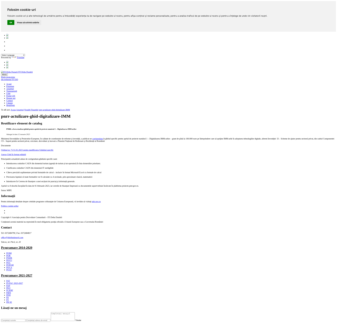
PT (7, 300)
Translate (20, 57)
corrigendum (97, 139)
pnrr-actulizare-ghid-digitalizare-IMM (54, 110)
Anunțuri (10, 89)
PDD (8, 295)
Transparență (11, 91)
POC (8, 263)
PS (7, 297)
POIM (9, 253)
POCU (9, 260)
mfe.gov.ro (96, 201)
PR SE (9, 302)
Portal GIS (10, 96)
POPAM (10, 265)
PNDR (9, 258)
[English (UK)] (7, 38)
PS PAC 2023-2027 (14, 283)
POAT (9, 270)
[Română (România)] (7, 35)
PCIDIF (9, 290)
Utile (8, 93)
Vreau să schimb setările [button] (28, 22)
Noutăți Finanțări (31, 110)
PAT (8, 281)
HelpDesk (10, 105)
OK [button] (10, 22)
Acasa (13, 110)
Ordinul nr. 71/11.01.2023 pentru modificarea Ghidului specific (27, 150)
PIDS (8, 293)
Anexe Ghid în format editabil (13, 154)
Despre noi (10, 98)
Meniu (4, 75)
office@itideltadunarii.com (12, 237)
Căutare (9, 103)
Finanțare (10, 86)
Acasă (8, 84)
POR (8, 255)
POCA (9, 267)
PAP (8, 285)
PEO (8, 288)
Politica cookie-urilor (9, 206)
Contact (9, 100)
